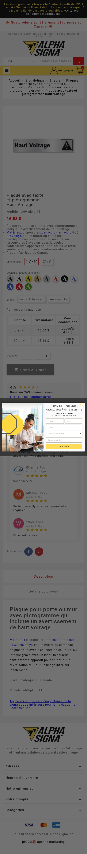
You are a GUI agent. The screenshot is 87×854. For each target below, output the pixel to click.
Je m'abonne (64, 446)
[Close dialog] (82, 405)
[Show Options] (80, 433)
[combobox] (63, 433)
